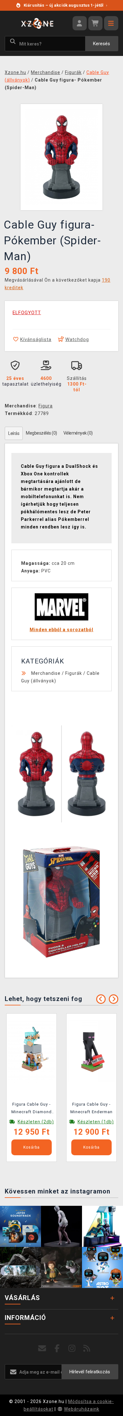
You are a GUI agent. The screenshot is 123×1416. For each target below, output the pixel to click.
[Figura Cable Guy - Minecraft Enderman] (91, 1051)
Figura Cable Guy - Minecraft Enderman (91, 1108)
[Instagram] (72, 1348)
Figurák (73, 673)
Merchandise (46, 673)
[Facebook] (57, 1348)
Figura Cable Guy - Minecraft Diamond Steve (31, 1109)
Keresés (101, 43)
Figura (45, 405)
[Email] (42, 1348)
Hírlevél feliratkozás (89, 1372)
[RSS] (87, 1348)
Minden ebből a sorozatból (61, 629)
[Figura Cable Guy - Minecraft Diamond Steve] (31, 1051)
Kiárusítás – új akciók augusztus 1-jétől (65, 5)
